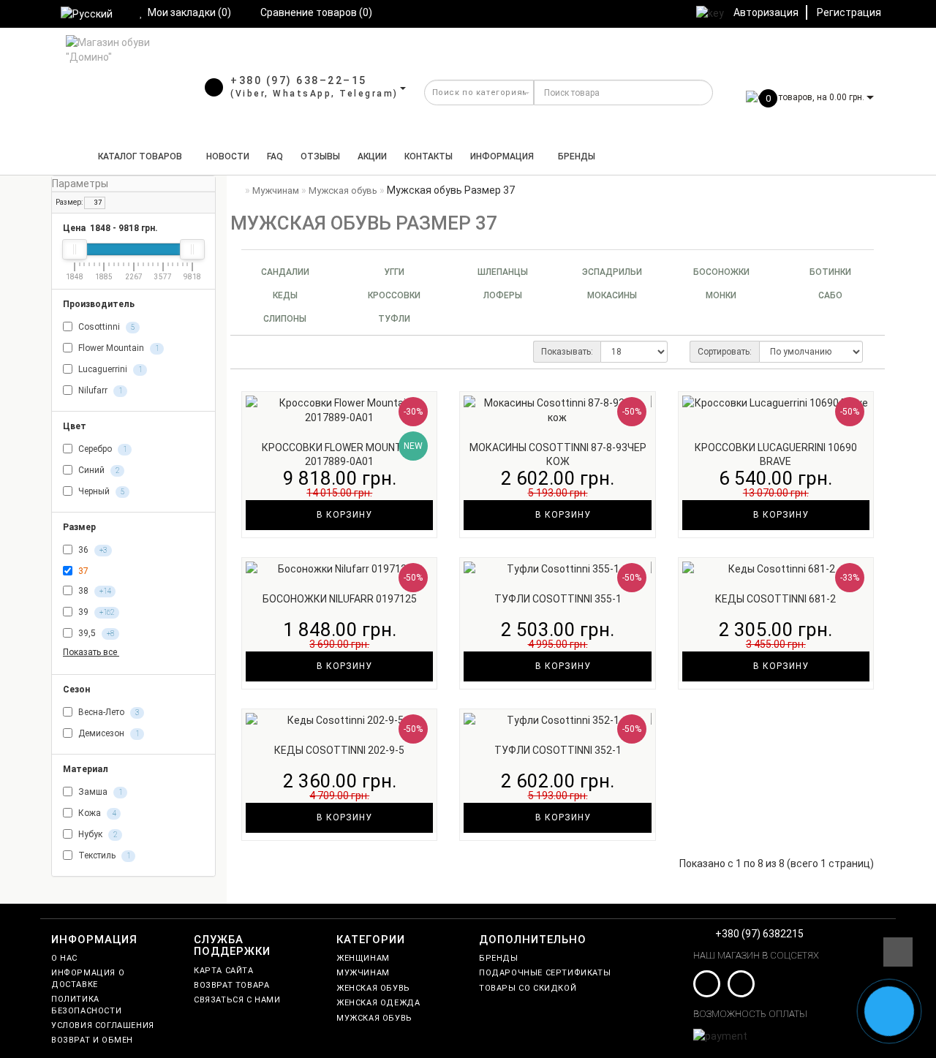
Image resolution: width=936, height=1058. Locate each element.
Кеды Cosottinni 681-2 (775, 599)
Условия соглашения (102, 1025)
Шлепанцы (503, 272)
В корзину (343, 515)
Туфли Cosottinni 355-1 (558, 599)
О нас (64, 958)
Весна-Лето (107, 712)
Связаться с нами (237, 1000)
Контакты (428, 156)
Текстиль (103, 855)
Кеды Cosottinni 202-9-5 (339, 750)
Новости (227, 156)
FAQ (275, 156)
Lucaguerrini (109, 369)
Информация (502, 156)
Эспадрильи (612, 272)
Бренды (576, 156)
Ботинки (830, 272)
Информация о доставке (87, 978)
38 (93, 591)
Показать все (91, 652)
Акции (372, 156)
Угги (394, 272)
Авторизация (766, 12)
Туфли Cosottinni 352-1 (558, 750)
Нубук (96, 834)
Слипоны (284, 319)
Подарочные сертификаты (545, 973)
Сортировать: (725, 352)
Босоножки (721, 272)
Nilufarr (99, 390)
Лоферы (502, 295)
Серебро (101, 449)
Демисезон (107, 733)
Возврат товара (231, 985)
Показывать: (567, 352)
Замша (99, 792)
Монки (721, 295)
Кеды (285, 295)
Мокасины (612, 295)
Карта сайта (224, 970)
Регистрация (849, 12)
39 (95, 613)
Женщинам (363, 958)
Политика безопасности (86, 1004)
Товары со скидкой (527, 988)
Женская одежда (378, 1003)
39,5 (95, 634)
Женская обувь (373, 988)
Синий (97, 470)
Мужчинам (363, 973)
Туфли (394, 319)
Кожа (96, 813)
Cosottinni (105, 327)
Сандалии (285, 272)
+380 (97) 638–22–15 (298, 80)
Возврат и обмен (92, 1040)
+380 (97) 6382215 (759, 934)
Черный (100, 491)
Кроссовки (394, 295)
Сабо (830, 295)
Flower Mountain (117, 348)
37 (97, 202)
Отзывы (320, 156)
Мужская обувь (374, 1018)
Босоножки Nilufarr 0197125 (340, 599)
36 (91, 550)
